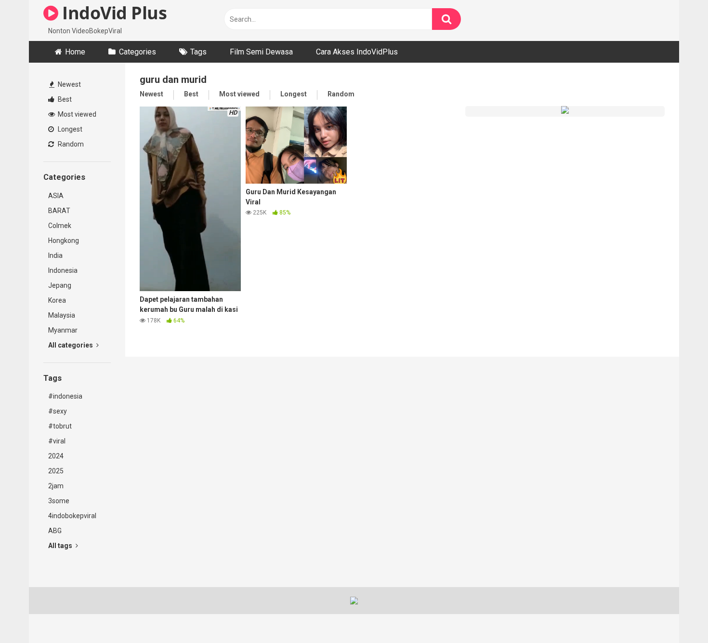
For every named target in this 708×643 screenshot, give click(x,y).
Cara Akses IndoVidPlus (357, 51)
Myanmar (63, 330)
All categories (71, 345)
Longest (69, 129)
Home (75, 51)
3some (58, 501)
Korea (57, 300)
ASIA (56, 196)
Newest (68, 84)
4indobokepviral (72, 516)
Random (70, 144)
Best (64, 99)
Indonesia (63, 270)
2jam (56, 486)
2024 (56, 456)
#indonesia (65, 396)
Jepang (59, 285)
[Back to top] (676, 614)
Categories (137, 51)
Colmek (59, 225)
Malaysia (61, 315)
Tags (198, 51)
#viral (57, 441)
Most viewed (76, 114)
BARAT (59, 210)
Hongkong (63, 240)
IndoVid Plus (112, 13)
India (55, 255)
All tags (61, 545)
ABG (55, 531)
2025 (56, 471)
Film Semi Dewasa (261, 51)
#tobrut (60, 426)
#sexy (57, 411)
